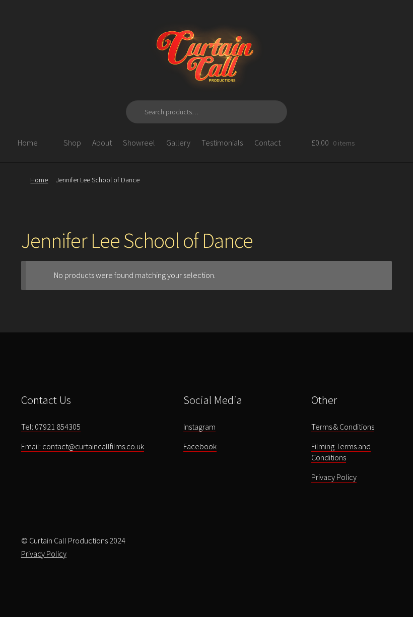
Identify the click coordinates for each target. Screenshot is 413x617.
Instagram (199, 427)
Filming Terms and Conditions (341, 452)
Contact (267, 143)
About (102, 143)
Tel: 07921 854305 (51, 427)
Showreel (139, 143)
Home (28, 143)
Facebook (200, 446)
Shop (72, 143)
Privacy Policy (334, 477)
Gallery (178, 143)
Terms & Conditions (342, 427)
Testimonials (222, 143)
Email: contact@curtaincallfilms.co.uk (82, 446)
